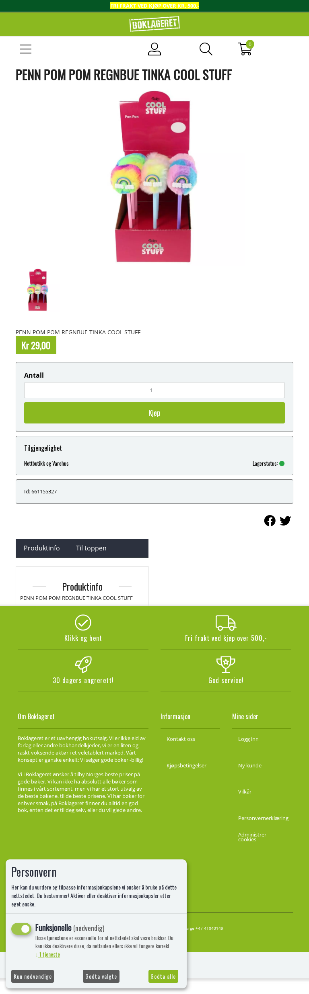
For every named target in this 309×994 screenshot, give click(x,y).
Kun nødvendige (33, 976)
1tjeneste (47, 954)
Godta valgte (101, 976)
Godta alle (163, 976)
